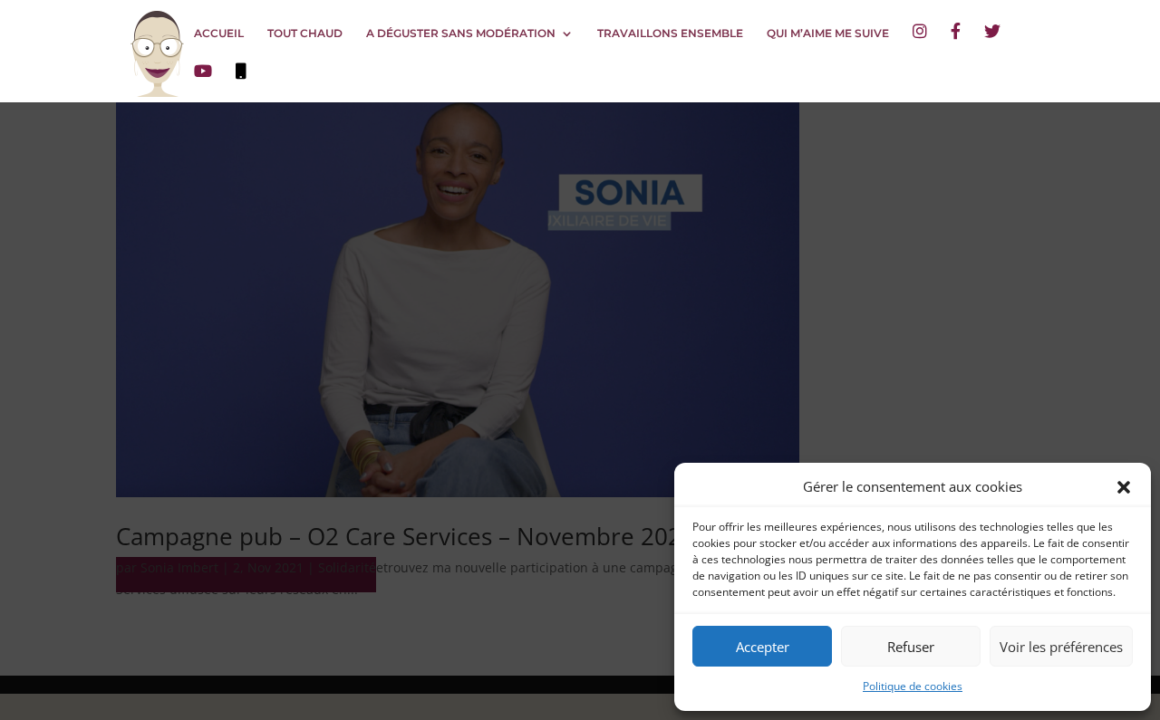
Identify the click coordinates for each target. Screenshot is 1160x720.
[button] (1124, 487)
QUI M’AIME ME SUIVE (828, 33)
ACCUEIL (219, 33)
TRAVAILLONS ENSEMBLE (670, 33)
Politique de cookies (912, 686)
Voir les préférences (1061, 647)
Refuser (910, 647)
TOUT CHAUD (305, 33)
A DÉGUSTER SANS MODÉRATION (461, 33)
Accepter (762, 647)
